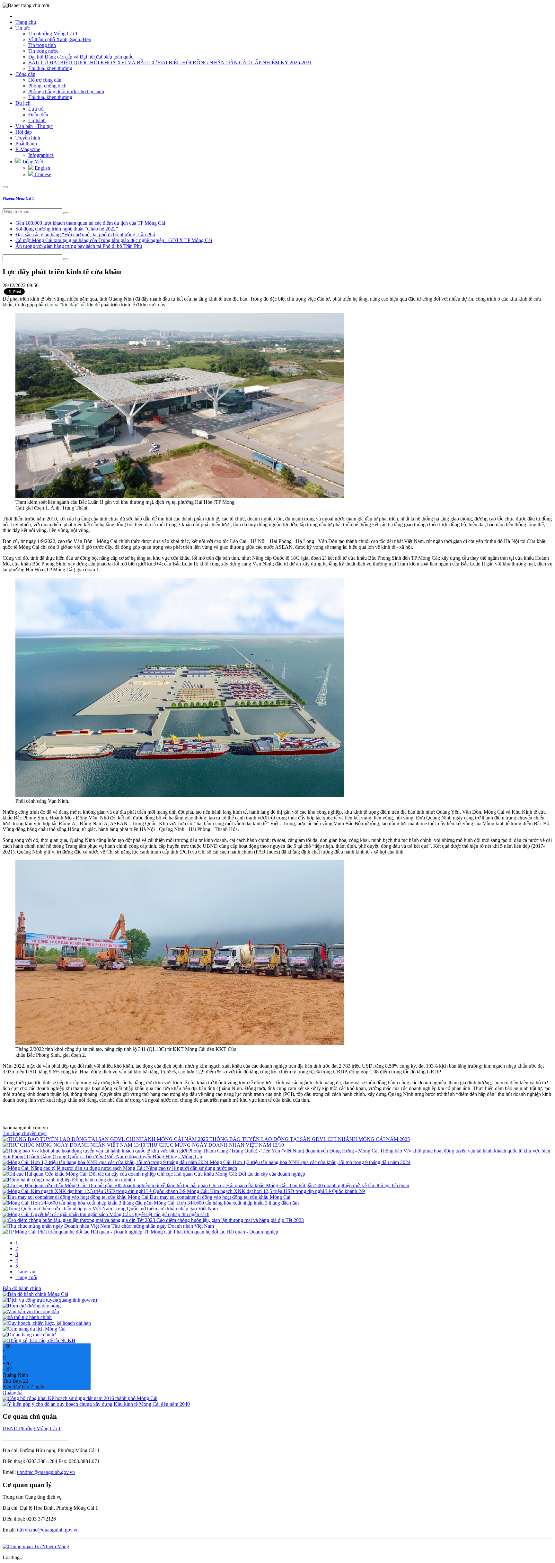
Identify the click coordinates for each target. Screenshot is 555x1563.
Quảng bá (12, 1392)
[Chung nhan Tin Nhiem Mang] (36, 1546)
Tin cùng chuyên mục (25, 1133)
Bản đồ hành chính (22, 1288)
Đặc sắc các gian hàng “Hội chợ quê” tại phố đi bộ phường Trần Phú (85, 234)
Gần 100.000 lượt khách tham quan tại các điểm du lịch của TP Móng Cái (90, 223)
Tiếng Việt (32, 161)
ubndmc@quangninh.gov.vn (46, 1472)
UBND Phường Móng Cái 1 (32, 1428)
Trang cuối (26, 1277)
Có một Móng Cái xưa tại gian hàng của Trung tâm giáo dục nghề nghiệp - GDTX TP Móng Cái (113, 240)
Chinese (42, 174)
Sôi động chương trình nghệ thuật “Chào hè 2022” (66, 228)
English (41, 168)
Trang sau (25, 1271)
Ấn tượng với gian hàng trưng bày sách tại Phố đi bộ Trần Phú (78, 246)
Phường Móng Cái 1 (18, 198)
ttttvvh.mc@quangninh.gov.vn (48, 1529)
